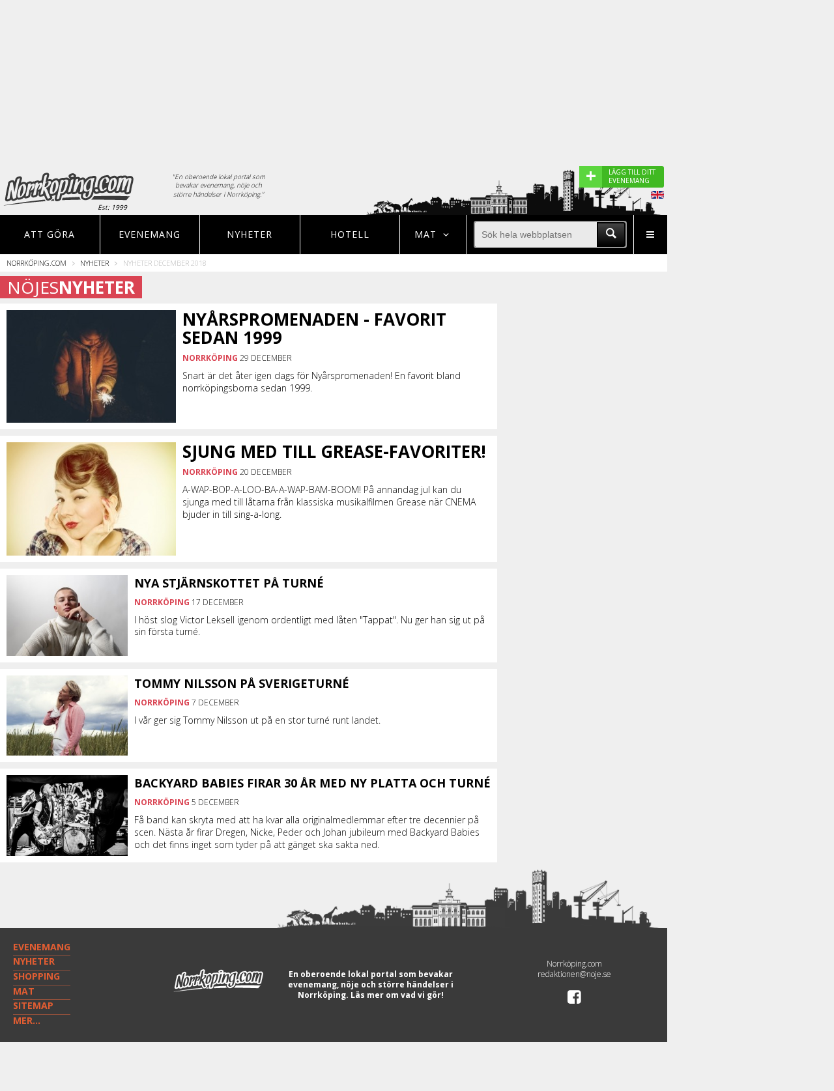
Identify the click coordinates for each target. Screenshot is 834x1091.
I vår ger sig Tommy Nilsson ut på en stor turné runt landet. (257, 720)
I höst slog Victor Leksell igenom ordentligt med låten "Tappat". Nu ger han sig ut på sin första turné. (309, 626)
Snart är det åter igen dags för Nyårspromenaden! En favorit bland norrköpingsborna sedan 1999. (321, 381)
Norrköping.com (36, 263)
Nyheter (249, 234)
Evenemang (149, 234)
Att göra (49, 234)
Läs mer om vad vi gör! (397, 994)
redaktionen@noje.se (574, 974)
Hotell (349, 234)
